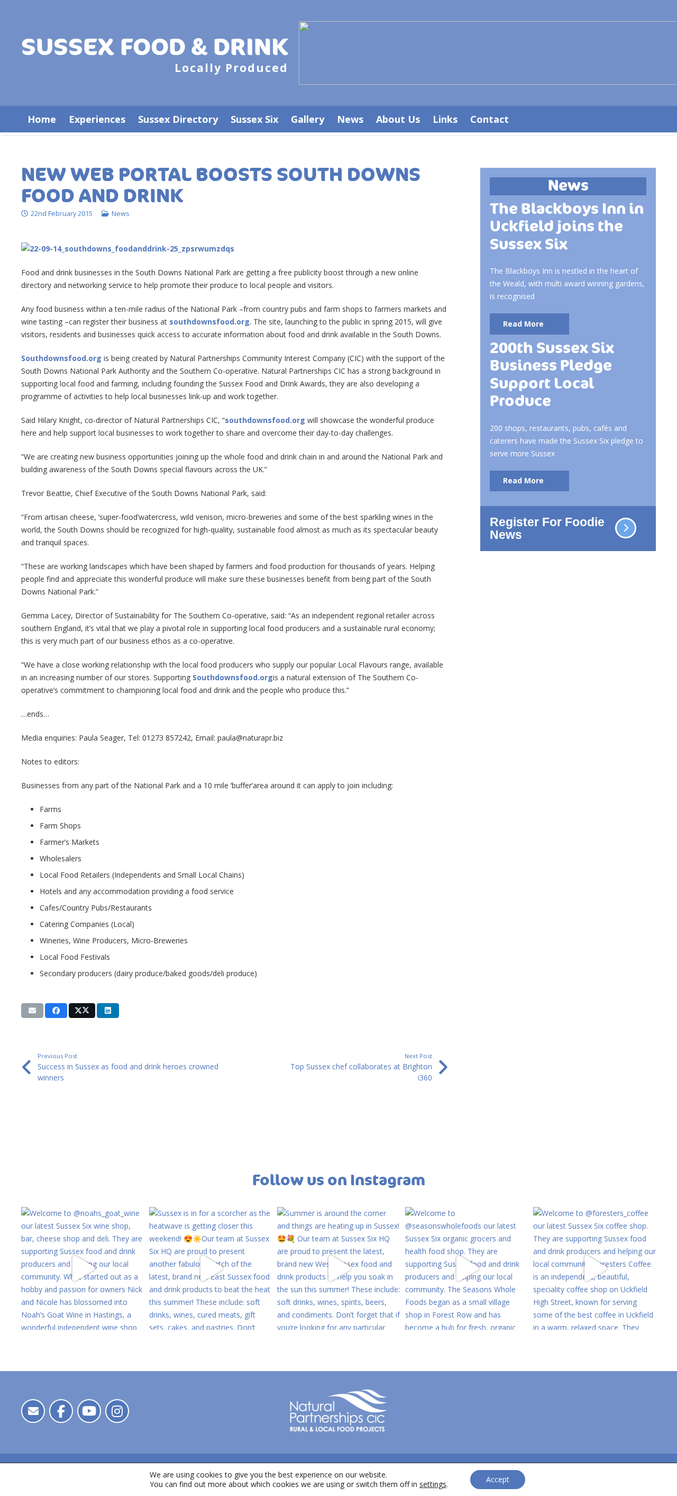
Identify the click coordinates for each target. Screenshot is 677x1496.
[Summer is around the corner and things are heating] (338, 1268)
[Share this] (56, 1010)
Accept (497, 1479)
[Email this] (32, 1010)
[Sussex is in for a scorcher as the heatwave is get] (210, 1268)
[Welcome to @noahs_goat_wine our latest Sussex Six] (82, 1268)
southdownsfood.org (209, 322)
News (121, 213)
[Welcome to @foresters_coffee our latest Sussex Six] (594, 1268)
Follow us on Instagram (338, 1180)
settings (432, 1484)
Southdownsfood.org (61, 358)
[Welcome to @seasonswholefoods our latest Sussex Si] (466, 1268)
